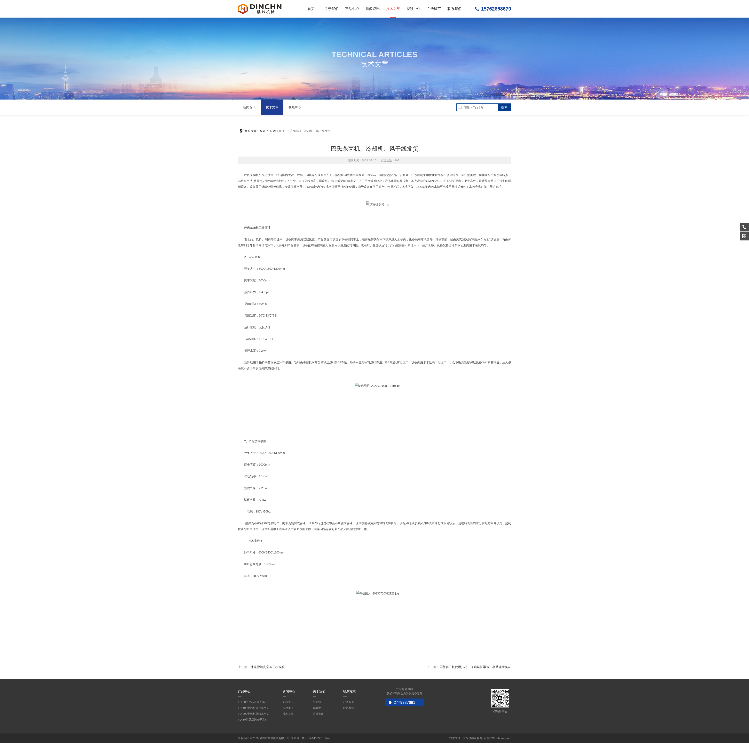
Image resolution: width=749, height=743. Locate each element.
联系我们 (454, 9)
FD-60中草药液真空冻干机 (253, 702)
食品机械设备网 (472, 738)
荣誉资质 (318, 713)
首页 (311, 9)
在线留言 (434, 9)
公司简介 (318, 702)
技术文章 (393, 9)
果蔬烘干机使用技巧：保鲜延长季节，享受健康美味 (475, 667)
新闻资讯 (373, 9)
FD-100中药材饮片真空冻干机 (253, 708)
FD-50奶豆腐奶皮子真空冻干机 (253, 720)
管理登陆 (489, 738)
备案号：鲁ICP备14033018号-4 (310, 738)
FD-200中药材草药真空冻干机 (253, 714)
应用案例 (288, 707)
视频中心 (413, 9)
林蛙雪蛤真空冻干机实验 (267, 667)
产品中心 (352, 9)
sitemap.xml (503, 738)
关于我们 (332, 9)
